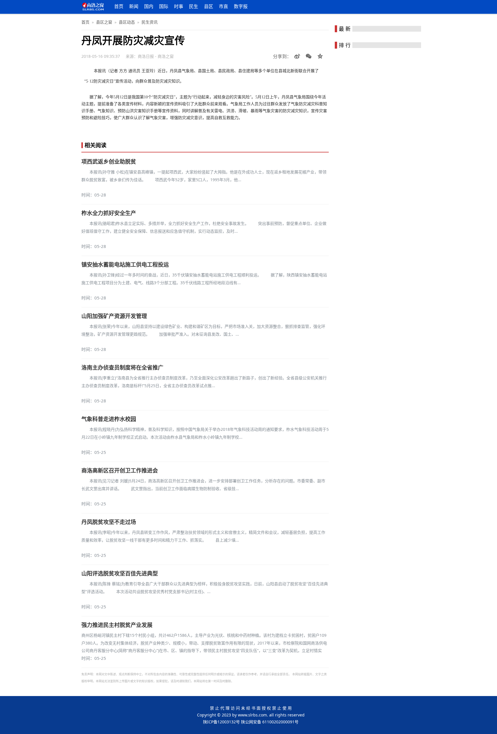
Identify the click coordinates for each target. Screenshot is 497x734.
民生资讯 (150, 22)
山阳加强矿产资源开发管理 (114, 316)
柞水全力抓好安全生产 (108, 213)
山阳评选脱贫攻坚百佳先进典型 (119, 573)
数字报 (241, 6)
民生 (193, 6)
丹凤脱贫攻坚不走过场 (108, 522)
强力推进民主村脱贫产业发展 (116, 625)
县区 (208, 6)
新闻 (133, 6)
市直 (223, 6)
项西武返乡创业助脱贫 (108, 162)
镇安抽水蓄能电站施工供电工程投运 (125, 264)
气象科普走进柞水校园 (108, 419)
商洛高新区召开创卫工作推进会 (119, 470)
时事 (178, 6)
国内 (148, 6)
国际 (163, 6)
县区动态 (127, 22)
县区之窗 (104, 22)
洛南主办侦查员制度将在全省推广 (122, 367)
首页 (118, 6)
